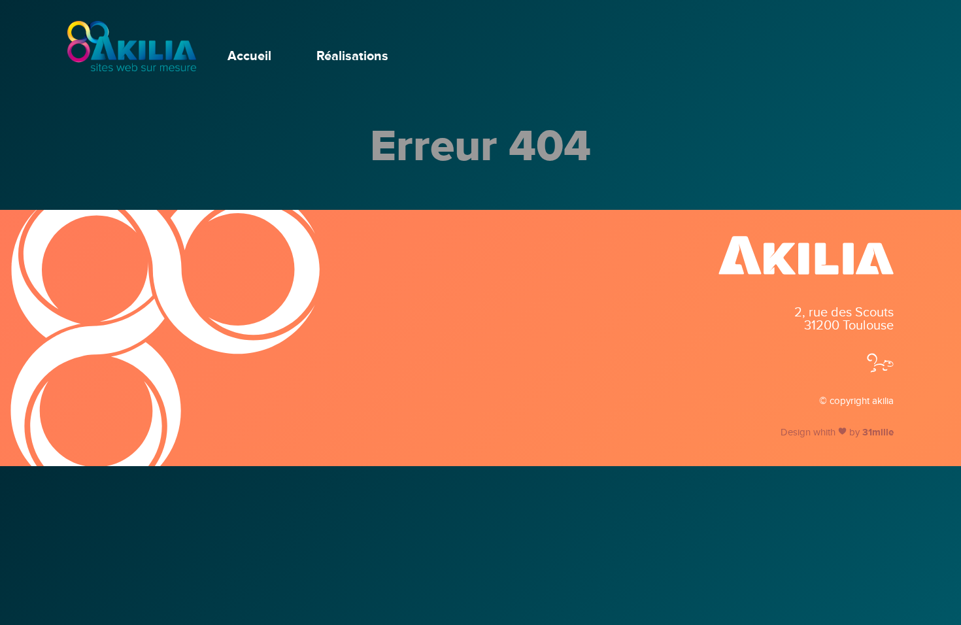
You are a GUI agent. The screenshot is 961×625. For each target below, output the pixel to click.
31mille (878, 432)
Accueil (249, 56)
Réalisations (352, 56)
